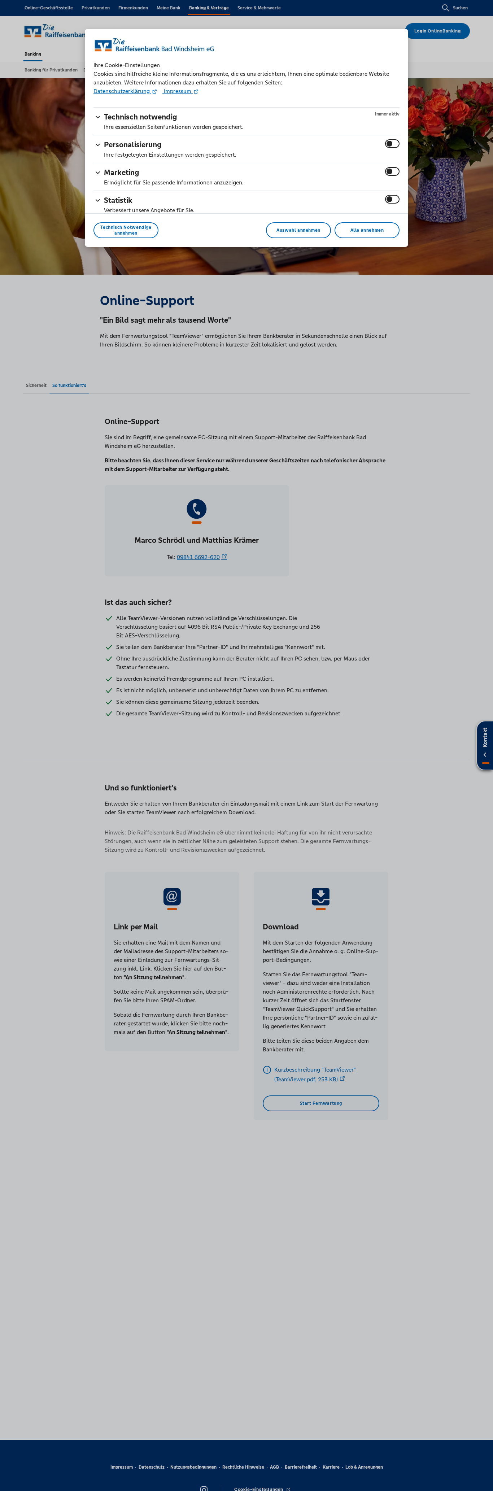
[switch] (392, 143)
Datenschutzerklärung (122, 91)
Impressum (177, 91)
